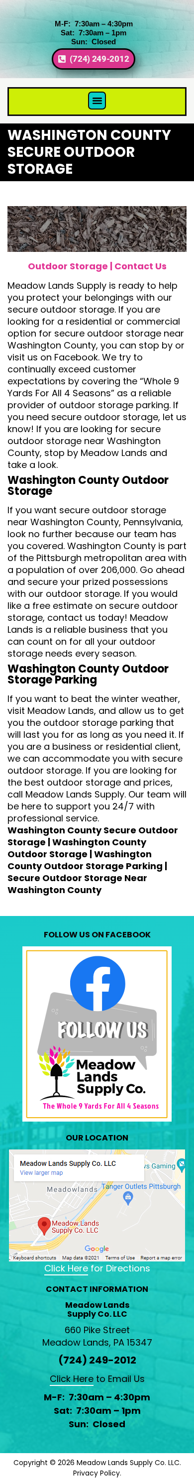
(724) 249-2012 (97, 1360)
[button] (97, 101)
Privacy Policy (96, 1473)
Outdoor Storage (68, 266)
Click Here (66, 1268)
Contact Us (140, 266)
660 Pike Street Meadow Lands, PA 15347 (97, 1336)
